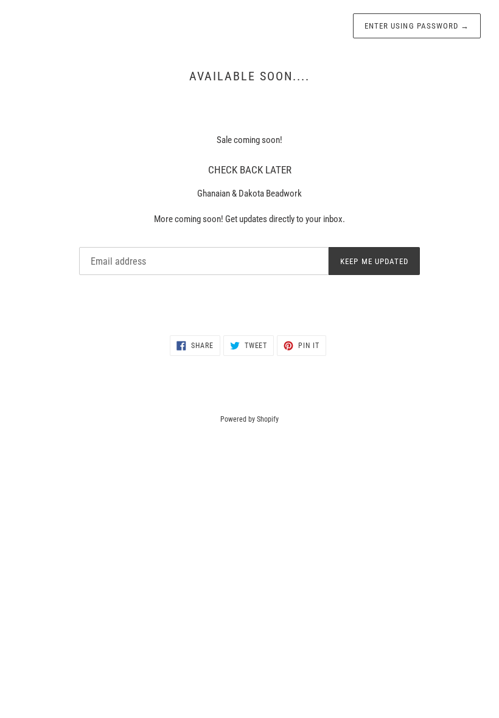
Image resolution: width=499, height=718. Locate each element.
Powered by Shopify (249, 419)
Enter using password (417, 25)
